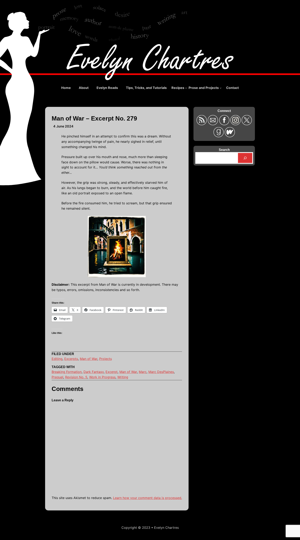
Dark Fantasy (93, 372)
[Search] (245, 158)
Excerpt (112, 372)
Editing (57, 359)
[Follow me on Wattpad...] (230, 136)
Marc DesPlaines (161, 372)
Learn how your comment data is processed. (147, 498)
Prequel (57, 377)
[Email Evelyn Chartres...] (213, 124)
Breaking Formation (67, 372)
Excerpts (71, 359)
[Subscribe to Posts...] (202, 124)
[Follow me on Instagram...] (236, 124)
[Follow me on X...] (247, 124)
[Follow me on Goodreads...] (219, 136)
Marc (143, 372)
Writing (122, 377)
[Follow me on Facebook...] (224, 124)
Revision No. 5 (76, 377)
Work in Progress (102, 377)
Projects (105, 359)
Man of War (88, 359)
